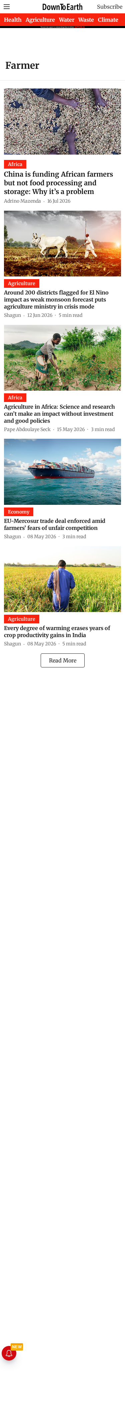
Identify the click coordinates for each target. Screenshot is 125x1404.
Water (66, 19)
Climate (108, 19)
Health (13, 19)
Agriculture (40, 19)
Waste (86, 19)
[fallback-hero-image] (62, 121)
